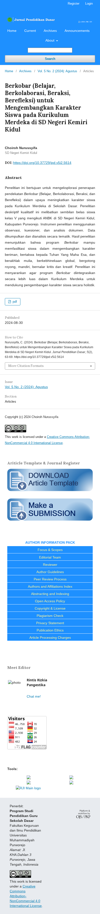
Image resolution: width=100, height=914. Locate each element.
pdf (14, 301)
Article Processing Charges (50, 637)
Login (89, 3)
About (50, 40)
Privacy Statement (50, 623)
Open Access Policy (50, 601)
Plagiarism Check (50, 616)
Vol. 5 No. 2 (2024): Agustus (57, 71)
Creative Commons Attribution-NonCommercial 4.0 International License (26, 896)
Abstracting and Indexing (50, 594)
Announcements (77, 31)
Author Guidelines (50, 572)
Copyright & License (50, 608)
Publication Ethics (50, 630)
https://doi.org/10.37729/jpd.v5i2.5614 (42, 163)
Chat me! (34, 696)
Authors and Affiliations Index (50, 586)
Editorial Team (50, 557)
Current (30, 31)
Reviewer (50, 565)
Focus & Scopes (50, 550)
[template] (50, 492)
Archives (50, 31)
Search (50, 59)
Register (73, 3)
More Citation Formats (26, 366)
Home (12, 31)
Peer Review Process (50, 579)
